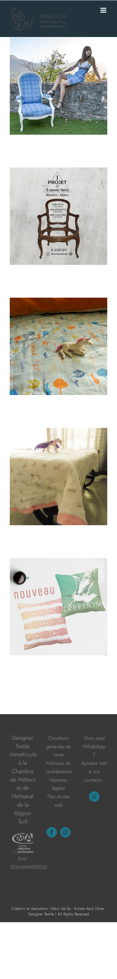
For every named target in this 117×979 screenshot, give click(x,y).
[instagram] (65, 832)
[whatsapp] (94, 796)
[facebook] (51, 832)
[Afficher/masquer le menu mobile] (103, 10)
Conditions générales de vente (58, 746)
